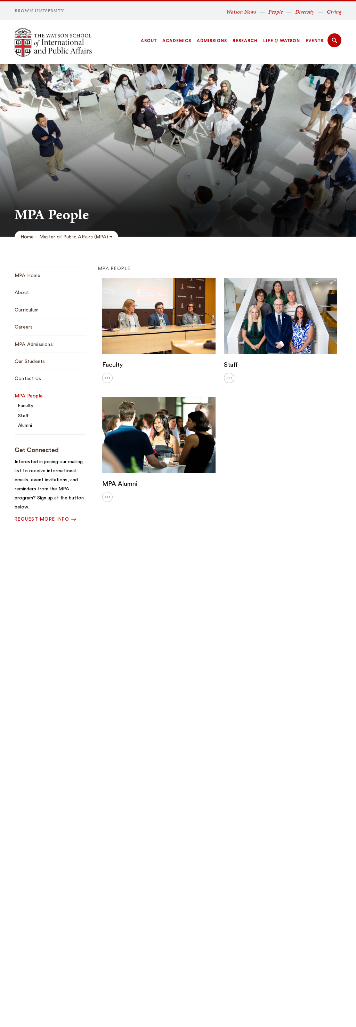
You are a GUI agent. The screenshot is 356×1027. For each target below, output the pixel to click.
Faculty (112, 365)
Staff (231, 365)
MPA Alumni (119, 484)
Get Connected (37, 450)
